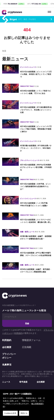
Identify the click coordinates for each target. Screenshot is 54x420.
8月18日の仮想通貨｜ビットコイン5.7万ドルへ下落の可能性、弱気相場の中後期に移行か (36, 129)
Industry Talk (27, 86)
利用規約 (18, 333)
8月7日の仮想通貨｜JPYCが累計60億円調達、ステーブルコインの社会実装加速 (35, 254)
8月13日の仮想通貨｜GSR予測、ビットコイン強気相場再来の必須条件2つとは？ (35, 186)
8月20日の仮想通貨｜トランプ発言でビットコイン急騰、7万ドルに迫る (35, 92)
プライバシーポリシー (9, 355)
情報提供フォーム (31, 340)
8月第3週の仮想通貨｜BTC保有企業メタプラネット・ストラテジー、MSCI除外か (36, 148)
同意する (24, 413)
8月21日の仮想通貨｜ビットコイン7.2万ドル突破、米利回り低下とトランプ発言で (36, 74)
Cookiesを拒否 (10, 413)
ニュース (6, 381)
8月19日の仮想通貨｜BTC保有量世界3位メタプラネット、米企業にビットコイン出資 (36, 110)
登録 (27, 323)
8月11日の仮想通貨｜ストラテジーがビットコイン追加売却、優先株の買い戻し (35, 220)
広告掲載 (26, 347)
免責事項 (6, 364)
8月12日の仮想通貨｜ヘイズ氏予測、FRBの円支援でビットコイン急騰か (34, 204)
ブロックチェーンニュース (30, 160)
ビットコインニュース (28, 67)
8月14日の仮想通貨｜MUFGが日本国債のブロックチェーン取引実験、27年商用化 (36, 167)
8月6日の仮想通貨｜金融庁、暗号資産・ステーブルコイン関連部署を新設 (36, 270)
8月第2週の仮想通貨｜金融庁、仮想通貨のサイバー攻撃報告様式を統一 (36, 237)
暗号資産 (23, 381)
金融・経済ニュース (27, 232)
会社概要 (6, 347)
